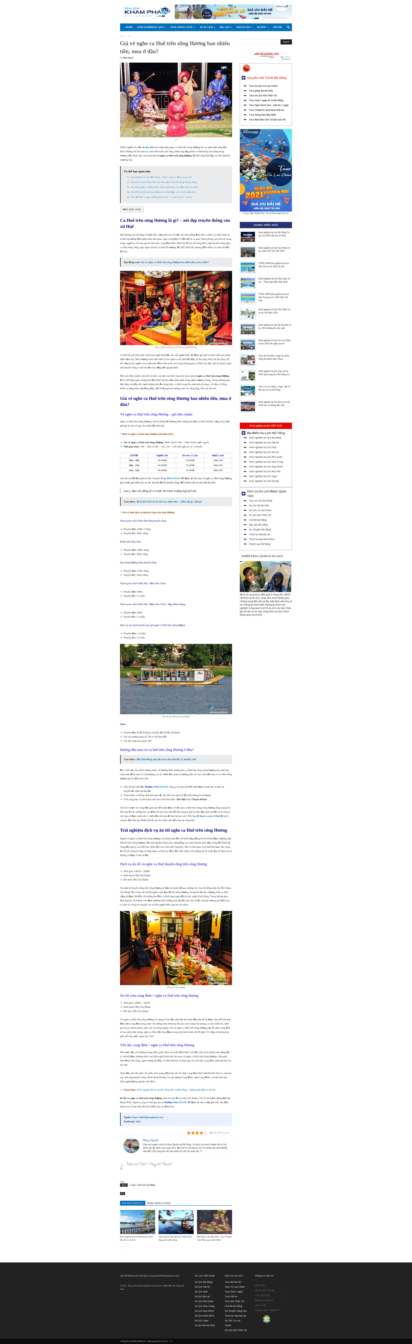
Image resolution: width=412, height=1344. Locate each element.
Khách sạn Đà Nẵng (259, 543)
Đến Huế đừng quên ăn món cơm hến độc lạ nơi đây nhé (166, 759)
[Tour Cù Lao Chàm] (266, 214)
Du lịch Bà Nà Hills (259, 505)
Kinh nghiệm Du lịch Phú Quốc (265, 456)
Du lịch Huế (201, 1291)
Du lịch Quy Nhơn (204, 1310)
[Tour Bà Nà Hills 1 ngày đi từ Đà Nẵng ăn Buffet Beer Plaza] (248, 360)
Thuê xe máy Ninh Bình (261, 539)
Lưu (122, 1181)
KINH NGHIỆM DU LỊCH (150, 27)
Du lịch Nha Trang (205, 1306)
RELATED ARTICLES (132, 1203)
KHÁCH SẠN (243, 27)
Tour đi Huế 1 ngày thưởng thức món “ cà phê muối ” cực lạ (161, 197)
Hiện (138, 209)
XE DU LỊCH (206, 27)
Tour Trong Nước (181, 27)
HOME (129, 27)
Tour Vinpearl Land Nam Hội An (266, 109)
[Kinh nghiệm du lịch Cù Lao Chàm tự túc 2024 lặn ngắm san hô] (248, 345)
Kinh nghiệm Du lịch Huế (262, 447)
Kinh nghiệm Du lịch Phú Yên (265, 471)
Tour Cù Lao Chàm (235, 1286)
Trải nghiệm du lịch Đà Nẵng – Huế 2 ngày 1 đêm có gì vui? (161, 177)
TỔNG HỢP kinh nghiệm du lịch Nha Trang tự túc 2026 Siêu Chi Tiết (273, 297)
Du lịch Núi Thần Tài (260, 515)
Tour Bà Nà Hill (233, 1281)
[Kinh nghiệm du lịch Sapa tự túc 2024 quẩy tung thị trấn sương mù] (248, 376)
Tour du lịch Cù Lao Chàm (263, 85)
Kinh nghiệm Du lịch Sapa (263, 476)
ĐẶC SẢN (225, 27)
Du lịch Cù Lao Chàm (260, 510)
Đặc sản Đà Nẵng (258, 524)
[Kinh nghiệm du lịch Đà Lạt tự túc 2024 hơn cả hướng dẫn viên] (248, 406)
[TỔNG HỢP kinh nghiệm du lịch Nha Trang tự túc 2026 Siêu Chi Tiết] (248, 298)
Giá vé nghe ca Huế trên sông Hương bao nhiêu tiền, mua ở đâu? (175, 262)
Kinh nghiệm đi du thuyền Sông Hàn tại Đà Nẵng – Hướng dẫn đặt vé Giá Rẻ (176, 1089)
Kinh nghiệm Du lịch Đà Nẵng (265, 437)
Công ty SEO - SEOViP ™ (267, 1310)
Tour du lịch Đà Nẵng (260, 500)
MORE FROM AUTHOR (158, 1203)
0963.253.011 (174, 478)
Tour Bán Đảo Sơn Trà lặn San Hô (267, 119)
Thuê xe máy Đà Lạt (259, 534)
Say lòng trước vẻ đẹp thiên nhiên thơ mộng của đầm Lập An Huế (164, 187)
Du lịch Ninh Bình (204, 1315)
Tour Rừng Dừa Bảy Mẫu (262, 114)
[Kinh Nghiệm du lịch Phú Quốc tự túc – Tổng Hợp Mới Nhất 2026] (248, 283)
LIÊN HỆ (277, 27)
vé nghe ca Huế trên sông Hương (142, 1185)
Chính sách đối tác (265, 1290)
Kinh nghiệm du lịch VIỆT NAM (266, 425)
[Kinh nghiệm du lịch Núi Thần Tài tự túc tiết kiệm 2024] (248, 314)
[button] (288, 27)
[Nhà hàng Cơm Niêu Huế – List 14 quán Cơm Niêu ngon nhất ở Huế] (214, 1222)
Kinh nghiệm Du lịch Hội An (264, 442)
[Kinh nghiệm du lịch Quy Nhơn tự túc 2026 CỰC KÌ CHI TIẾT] (248, 252)
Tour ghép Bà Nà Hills (261, 90)
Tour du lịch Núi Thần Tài (263, 95)
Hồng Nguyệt (128, 58)
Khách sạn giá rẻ (264, 1300)
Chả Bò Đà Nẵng (258, 519)
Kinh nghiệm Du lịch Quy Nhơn (266, 466)
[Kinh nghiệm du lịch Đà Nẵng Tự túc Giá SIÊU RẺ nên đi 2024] (248, 237)
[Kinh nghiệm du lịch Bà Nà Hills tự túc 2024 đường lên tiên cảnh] (248, 329)
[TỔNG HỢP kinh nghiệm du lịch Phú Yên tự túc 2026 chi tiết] (248, 268)
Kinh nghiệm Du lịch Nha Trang (266, 461)
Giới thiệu (260, 1285)
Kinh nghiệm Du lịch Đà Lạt (264, 452)
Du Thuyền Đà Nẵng (260, 529)
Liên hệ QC (261, 1305)
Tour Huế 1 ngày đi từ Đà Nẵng (266, 100)
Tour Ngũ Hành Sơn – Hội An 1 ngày (269, 105)
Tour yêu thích (262, 1295)
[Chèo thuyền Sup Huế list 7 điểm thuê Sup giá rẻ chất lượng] (176, 1222)
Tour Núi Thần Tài (234, 1301)
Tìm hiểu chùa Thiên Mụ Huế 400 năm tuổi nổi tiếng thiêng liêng (164, 182)
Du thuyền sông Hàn (236, 1310)
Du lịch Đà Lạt (202, 1296)
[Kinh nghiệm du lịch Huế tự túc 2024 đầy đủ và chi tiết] (137, 1222)
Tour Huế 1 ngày (234, 1291)
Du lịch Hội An (202, 1286)
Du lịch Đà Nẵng (203, 1281)
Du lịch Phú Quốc (204, 1301)
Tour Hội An (231, 1296)
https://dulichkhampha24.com (147, 1117)
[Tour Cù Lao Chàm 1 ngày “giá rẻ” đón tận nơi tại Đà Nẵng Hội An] (248, 391)
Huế (138, 1121)
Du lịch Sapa (201, 1320)
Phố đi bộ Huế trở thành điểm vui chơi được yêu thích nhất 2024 (164, 192)
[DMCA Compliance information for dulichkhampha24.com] (262, 1322)
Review (261, 27)
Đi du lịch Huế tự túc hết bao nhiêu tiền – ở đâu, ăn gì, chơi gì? (169, 501)
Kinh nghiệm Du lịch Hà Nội (264, 481)
